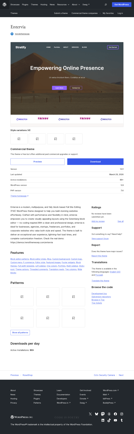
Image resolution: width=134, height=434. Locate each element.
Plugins (37, 398)
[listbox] (47, 307)
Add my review (98, 221)
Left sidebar (40, 266)
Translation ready (56, 269)
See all (121, 221)
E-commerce (28, 262)
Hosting (13, 398)
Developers (62, 398)
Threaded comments (39, 269)
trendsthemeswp (22, 34)
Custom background (61, 259)
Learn (59, 390)
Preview (38, 161)
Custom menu (16, 262)
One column (52, 266)
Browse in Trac (98, 300)
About (13, 390)
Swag (83, 403)
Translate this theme (100, 281)
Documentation (63, 394)
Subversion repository (101, 297)
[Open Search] (105, 4)
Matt (106, 394)
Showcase (38, 390)
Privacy (13, 403)
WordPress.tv (64, 403)
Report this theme (99, 256)
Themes (14, 13)
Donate (84, 398)
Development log (99, 293)
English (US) (115, 272)
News (12, 394)
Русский (99, 275)
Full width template (26, 266)
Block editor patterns (19, 259)
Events (83, 394)
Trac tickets (97, 303)
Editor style (40, 262)
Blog (49, 259)
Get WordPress (122, 4)
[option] (22, 296)
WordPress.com (111, 390)
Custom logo (76, 259)
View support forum (100, 238)
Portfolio (62, 266)
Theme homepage (18, 196)
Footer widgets (68, 262)
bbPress (107, 398)
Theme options (22, 269)
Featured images (53, 262)
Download (95, 161)
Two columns (71, 269)
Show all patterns (20, 332)
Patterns (37, 403)
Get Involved (85, 390)
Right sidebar (72, 266)
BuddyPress (109, 403)
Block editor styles (38, 259)
